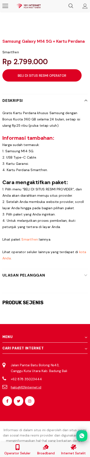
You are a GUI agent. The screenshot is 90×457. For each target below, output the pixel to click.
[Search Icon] (70, 6)
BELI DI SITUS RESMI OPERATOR (42, 75)
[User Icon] (85, 6)
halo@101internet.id (26, 387)
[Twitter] (18, 401)
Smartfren (10, 52)
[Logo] (28, 6)
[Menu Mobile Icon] (5, 6)
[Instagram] (30, 401)
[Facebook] (7, 401)
